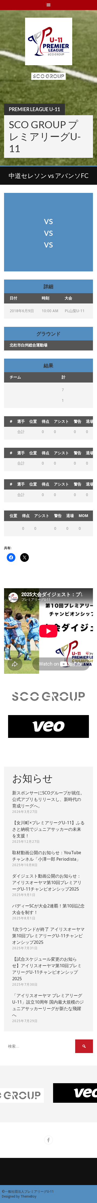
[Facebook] (48, 1140)
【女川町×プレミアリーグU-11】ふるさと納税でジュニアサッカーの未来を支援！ (48, 829)
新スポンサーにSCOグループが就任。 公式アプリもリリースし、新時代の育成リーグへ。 (48, 799)
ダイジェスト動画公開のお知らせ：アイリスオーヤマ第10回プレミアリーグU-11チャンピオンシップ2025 (47, 882)
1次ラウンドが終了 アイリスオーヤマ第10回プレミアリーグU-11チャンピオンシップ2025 (48, 936)
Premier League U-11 (34, 109)
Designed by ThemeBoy (19, 1196)
